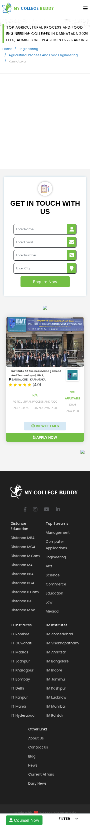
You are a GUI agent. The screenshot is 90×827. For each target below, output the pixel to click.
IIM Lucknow (56, 697)
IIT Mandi (18, 706)
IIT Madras (19, 652)
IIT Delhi (17, 688)
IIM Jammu (55, 679)
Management (58, 532)
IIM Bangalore (57, 661)
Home (7, 48)
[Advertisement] (45, 121)
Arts (49, 566)
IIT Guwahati (21, 643)
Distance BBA (22, 573)
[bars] (86, 10)
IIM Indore (54, 670)
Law (49, 602)
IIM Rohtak (54, 715)
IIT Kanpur (19, 697)
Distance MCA (23, 546)
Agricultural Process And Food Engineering (43, 55)
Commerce (56, 584)
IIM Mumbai (56, 706)
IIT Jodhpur (20, 661)
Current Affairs (41, 774)
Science (53, 575)
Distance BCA (22, 582)
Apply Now (46, 437)
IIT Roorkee (20, 634)
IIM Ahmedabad (59, 634)
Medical (52, 611)
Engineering (28, 48)
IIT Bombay (20, 679)
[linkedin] (58, 510)
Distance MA (21, 564)
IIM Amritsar (56, 652)
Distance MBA (22, 537)
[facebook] (25, 510)
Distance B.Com (25, 591)
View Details (47, 426)
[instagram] (35, 510)
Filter (64, 818)
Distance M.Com (25, 555)
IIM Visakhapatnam (62, 643)
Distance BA (21, 601)
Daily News (37, 783)
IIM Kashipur (56, 688)
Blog (32, 756)
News (32, 765)
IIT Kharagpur (22, 670)
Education (54, 593)
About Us (36, 738)
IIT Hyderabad (22, 715)
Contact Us (38, 747)
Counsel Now (26, 820)
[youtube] (47, 510)
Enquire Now (45, 281)
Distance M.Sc (23, 610)
